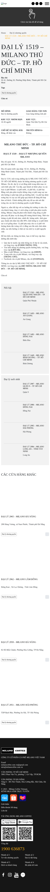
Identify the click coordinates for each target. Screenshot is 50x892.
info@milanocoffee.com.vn (12, 767)
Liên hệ (4, 811)
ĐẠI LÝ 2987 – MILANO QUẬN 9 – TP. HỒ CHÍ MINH (33, 386)
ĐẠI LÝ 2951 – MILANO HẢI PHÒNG (19, 705)
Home (3, 33)
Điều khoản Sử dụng (9, 807)
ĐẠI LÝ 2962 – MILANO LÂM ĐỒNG (19, 579)
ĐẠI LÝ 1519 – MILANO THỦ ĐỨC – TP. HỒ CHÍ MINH (26, 37)
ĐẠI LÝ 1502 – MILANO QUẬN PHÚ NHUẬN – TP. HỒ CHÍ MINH (34, 294)
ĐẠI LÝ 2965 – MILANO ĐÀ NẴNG (18, 516)
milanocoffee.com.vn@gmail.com (14, 765)
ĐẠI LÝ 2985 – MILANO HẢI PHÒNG (33, 427)
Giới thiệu (5, 804)
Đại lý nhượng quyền (18, 33)
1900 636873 (12, 849)
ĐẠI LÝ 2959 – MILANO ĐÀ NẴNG (18, 642)
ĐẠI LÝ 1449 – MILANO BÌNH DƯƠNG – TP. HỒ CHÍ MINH (33, 357)
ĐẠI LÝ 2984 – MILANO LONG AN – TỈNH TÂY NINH (33, 449)
